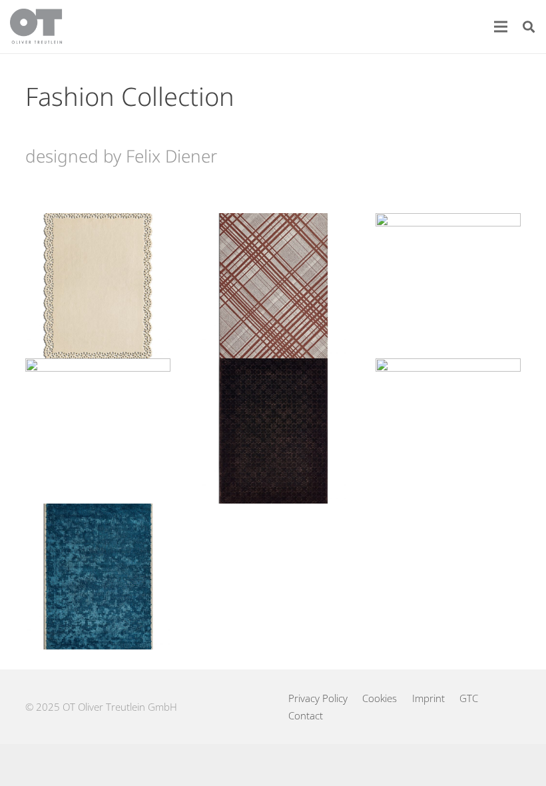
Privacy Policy (318, 698)
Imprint (428, 698)
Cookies (379, 698)
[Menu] (500, 26)
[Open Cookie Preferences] (29, 768)
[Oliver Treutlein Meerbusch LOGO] (36, 27)
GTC (468, 698)
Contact (305, 715)
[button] (528, 27)
